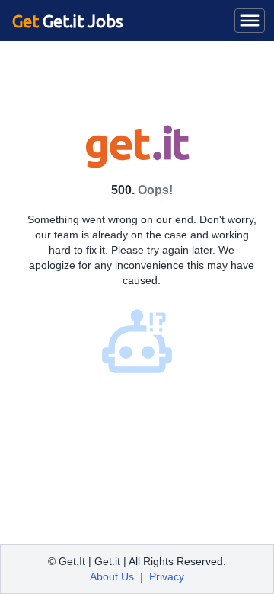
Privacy (166, 576)
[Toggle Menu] (249, 20)
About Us (112, 576)
